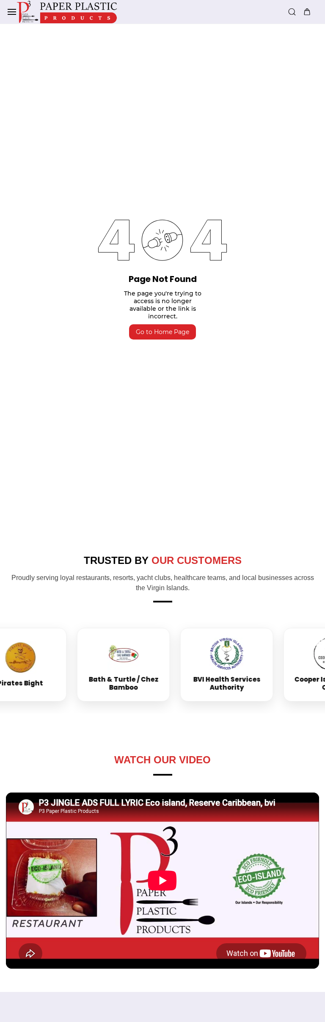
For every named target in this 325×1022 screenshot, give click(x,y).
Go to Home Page (162, 332)
